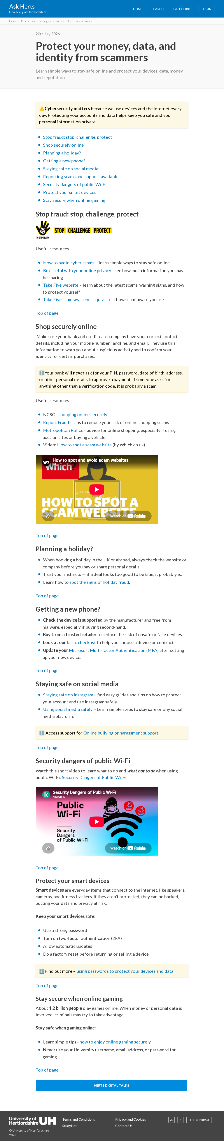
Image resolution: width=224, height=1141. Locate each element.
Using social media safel (66, 709)
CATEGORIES (182, 9)
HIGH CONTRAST (199, 1119)
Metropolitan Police (63, 430)
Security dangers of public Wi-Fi (75, 184)
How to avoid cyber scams (68, 262)
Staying (51, 694)
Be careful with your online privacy (77, 270)
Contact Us (123, 1125)
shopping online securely (82, 414)
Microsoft (79, 650)
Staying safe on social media (71, 168)
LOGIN (206, 9)
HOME (137, 9)
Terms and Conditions (78, 1119)
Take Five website (60, 284)
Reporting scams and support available (81, 176)
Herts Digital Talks (111, 1085)
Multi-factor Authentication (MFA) (124, 650)
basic (72, 642)
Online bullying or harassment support (120, 732)
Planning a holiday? (62, 152)
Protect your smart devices (69, 192)
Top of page (47, 535)
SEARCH (158, 9)
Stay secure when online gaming (74, 200)
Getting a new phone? (64, 160)
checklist (86, 642)
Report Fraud (56, 422)
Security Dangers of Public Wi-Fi (94, 777)
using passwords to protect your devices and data (125, 971)
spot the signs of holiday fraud (99, 582)
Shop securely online (63, 144)
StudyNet (69, 1125)
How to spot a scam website (84, 444)
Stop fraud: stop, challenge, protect (77, 137)
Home (13, 21)
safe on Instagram (76, 694)
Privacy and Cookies (130, 1119)
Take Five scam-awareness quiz (73, 299)
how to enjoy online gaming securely (116, 1041)
